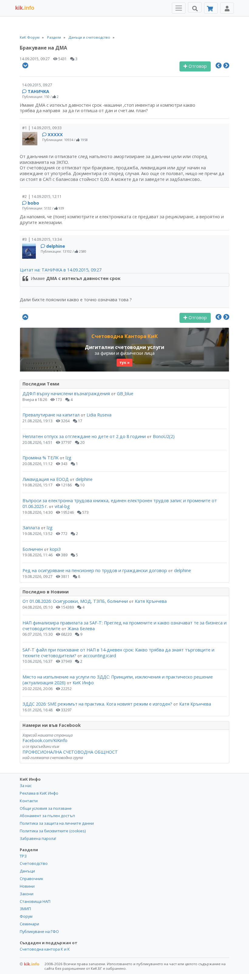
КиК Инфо (83, 683)
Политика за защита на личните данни (57, 823)
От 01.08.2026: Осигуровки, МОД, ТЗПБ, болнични (75, 601)
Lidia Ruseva (99, 415)
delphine (55, 246)
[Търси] (195, 7)
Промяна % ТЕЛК (40, 458)
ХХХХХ (55, 134)
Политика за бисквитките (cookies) (53, 831)
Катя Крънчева (151, 601)
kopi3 (55, 549)
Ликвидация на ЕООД (45, 479)
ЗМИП (25, 908)
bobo (33, 203)
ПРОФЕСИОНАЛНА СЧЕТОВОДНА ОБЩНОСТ (70, 752)
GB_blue (125, 393)
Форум (26, 916)
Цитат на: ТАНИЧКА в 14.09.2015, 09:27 (60, 270)
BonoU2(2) (164, 436)
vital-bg (62, 506)
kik (29, 964)
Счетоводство (34, 863)
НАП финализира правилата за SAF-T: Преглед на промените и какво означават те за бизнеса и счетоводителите (124, 625)
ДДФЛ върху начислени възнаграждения (66, 393)
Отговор (197, 66)
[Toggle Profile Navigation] (227, 8)
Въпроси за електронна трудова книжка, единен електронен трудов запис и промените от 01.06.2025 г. (119, 503)
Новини (27, 886)
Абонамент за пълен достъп (47, 815)
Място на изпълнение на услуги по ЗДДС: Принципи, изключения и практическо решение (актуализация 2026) (117, 680)
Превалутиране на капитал (51, 415)
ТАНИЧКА (38, 91)
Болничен (32, 549)
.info (24, 8)
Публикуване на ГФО (39, 931)
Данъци (27, 871)
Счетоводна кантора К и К (45, 949)
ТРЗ (23, 856)
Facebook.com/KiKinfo (44, 740)
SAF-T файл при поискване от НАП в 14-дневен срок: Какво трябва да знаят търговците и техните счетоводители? (118, 652)
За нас (26, 785)
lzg (68, 458)
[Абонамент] (211, 8)
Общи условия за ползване (46, 808)
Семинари (29, 924)
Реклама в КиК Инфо (39, 793)
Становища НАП (35, 901)
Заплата (31, 527)
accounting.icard (99, 655)
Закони (26, 893)
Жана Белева (81, 628)
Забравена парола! (38, 838)
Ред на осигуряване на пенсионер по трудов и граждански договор (94, 570)
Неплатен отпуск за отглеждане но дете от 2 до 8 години (84, 436)
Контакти (29, 800)
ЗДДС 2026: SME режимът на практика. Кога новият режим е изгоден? (97, 704)
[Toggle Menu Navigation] (179, 8)
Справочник (31, 878)
